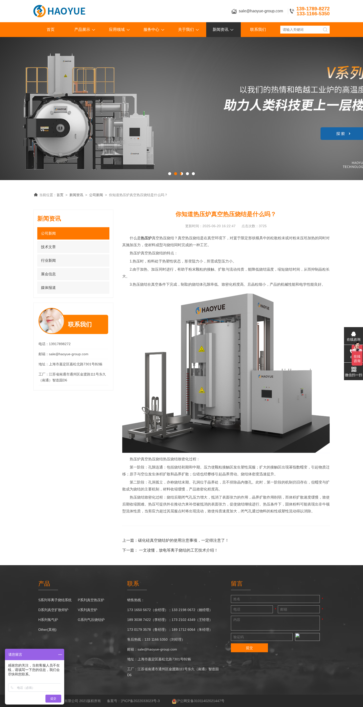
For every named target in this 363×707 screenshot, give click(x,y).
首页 (51, 29)
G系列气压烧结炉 (91, 620)
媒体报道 (48, 287)
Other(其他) (47, 630)
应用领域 (117, 29)
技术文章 (48, 247)
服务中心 (151, 29)
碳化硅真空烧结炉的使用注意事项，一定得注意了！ (183, 540)
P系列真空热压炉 (91, 600)
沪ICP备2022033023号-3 (140, 701)
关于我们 (186, 29)
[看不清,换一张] (307, 637)
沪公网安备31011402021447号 (200, 701)
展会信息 (48, 274)
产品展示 (82, 29)
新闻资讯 (220, 29)
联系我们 (258, 29)
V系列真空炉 (87, 610)
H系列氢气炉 (48, 620)
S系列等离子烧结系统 (55, 600)
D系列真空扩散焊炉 (53, 610)
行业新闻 (48, 260)
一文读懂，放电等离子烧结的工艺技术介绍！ (178, 550)
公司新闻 (96, 195)
